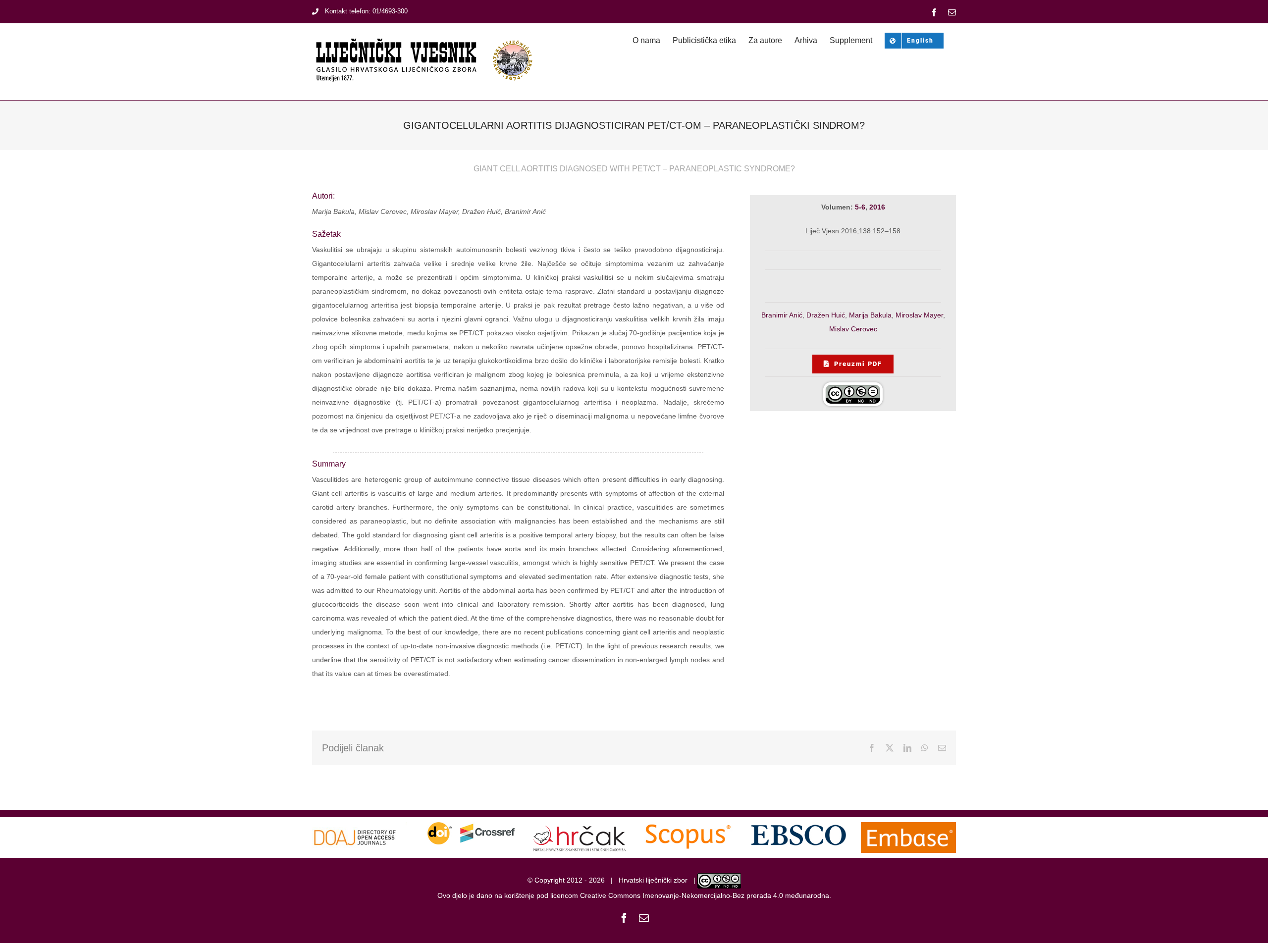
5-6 (860, 207)
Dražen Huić (825, 315)
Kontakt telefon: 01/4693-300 (366, 11)
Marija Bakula (870, 315)
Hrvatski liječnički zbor (653, 881)
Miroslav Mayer (919, 315)
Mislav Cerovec (853, 329)
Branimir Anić (781, 315)
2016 (877, 207)
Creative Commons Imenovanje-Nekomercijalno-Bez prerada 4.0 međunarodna (704, 895)
